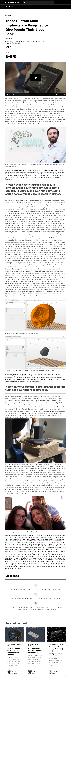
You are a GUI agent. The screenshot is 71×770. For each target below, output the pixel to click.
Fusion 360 (36, 381)
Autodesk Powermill (57, 407)
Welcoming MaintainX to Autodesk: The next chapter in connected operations (36, 589)
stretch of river (52, 121)
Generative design (19, 41)
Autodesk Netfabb (25, 379)
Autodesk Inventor (25, 381)
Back (9, 15)
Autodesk (13, 47)
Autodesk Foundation (33, 41)
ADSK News (9, 7)
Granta (33, 121)
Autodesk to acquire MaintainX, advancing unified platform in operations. (36, 598)
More (17, 7)
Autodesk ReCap (48, 411)
